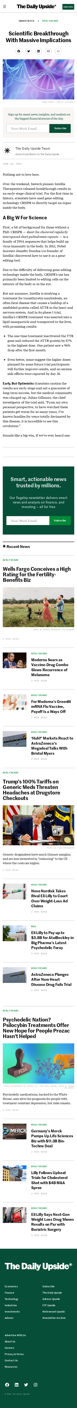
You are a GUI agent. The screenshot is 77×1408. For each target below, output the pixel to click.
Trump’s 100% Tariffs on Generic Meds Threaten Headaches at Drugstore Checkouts (31, 790)
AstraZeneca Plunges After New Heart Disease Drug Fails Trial (51, 979)
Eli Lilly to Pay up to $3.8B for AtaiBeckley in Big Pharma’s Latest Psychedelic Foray (52, 940)
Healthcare (50, 20)
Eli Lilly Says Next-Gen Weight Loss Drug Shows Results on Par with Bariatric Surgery (52, 1221)
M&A (33, 926)
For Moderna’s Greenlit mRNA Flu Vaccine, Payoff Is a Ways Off (51, 706)
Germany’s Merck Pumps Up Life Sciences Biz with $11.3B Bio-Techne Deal (52, 1138)
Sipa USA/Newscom (66, 848)
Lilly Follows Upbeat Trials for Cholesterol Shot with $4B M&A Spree (49, 1180)
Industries (27, 20)
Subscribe (60, 128)
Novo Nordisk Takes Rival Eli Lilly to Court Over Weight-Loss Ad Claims (49, 898)
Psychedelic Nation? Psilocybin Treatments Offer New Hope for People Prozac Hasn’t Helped (36, 1028)
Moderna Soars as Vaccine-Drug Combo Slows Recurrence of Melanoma (49, 667)
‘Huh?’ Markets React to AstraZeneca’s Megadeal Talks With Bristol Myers (52, 745)
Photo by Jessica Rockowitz (47, 629)
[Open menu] (6, 6)
